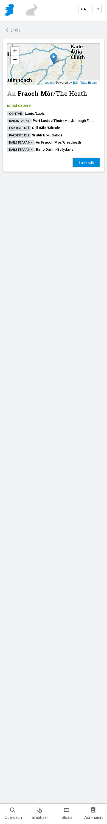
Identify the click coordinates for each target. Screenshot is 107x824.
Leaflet (49, 82)
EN (97, 9)
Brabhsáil (40, 817)
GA (83, 9)
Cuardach (13, 817)
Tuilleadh (86, 162)
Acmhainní (93, 817)
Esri (75, 82)
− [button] (15, 59)
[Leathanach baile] (10, 11)
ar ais (14, 30)
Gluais (66, 817)
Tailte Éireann (89, 82)
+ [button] (15, 50)
